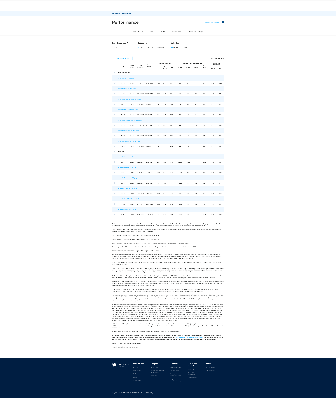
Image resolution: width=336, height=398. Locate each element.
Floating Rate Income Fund (132, 99)
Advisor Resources (175, 367)
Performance (116, 13)
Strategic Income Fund (131, 130)
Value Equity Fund (130, 209)
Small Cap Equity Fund (131, 188)
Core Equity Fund (129, 157)
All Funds (135, 367)
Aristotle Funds (210, 367)
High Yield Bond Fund (131, 109)
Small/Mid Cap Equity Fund (132, 199)
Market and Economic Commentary (157, 371)
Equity (135, 377)
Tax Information (192, 377)
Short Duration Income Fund (133, 120)
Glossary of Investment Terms (175, 375)
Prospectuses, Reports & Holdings (175, 380)
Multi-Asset (136, 374)
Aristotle (121, 78)
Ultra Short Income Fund (132, 141)
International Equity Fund (132, 178)
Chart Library (155, 367)
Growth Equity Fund (130, 167)
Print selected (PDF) (122, 58)
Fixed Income (137, 370)
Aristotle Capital (210, 370)
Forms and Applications (191, 373)
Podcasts (154, 376)
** (137, 167)
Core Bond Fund (129, 78)
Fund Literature (174, 370)
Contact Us (191, 369)
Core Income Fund (130, 88)
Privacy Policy (149, 393)
